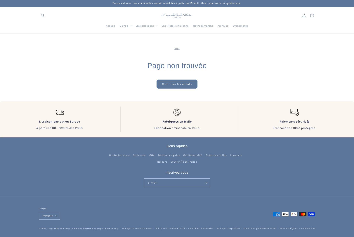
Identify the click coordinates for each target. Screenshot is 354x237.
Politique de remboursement (137, 228)
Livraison (236, 155)
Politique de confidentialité (170, 228)
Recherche (139, 155)
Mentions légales (169, 155)
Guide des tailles (216, 155)
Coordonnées (308, 228)
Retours (162, 161)
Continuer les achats (177, 84)
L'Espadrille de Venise (58, 228)
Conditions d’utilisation (201, 228)
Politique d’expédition (228, 228)
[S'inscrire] (206, 182)
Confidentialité (192, 155)
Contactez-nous (119, 155)
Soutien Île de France (184, 161)
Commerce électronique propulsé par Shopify (95, 228)
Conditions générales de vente (260, 228)
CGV (152, 155)
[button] (43, 15)
